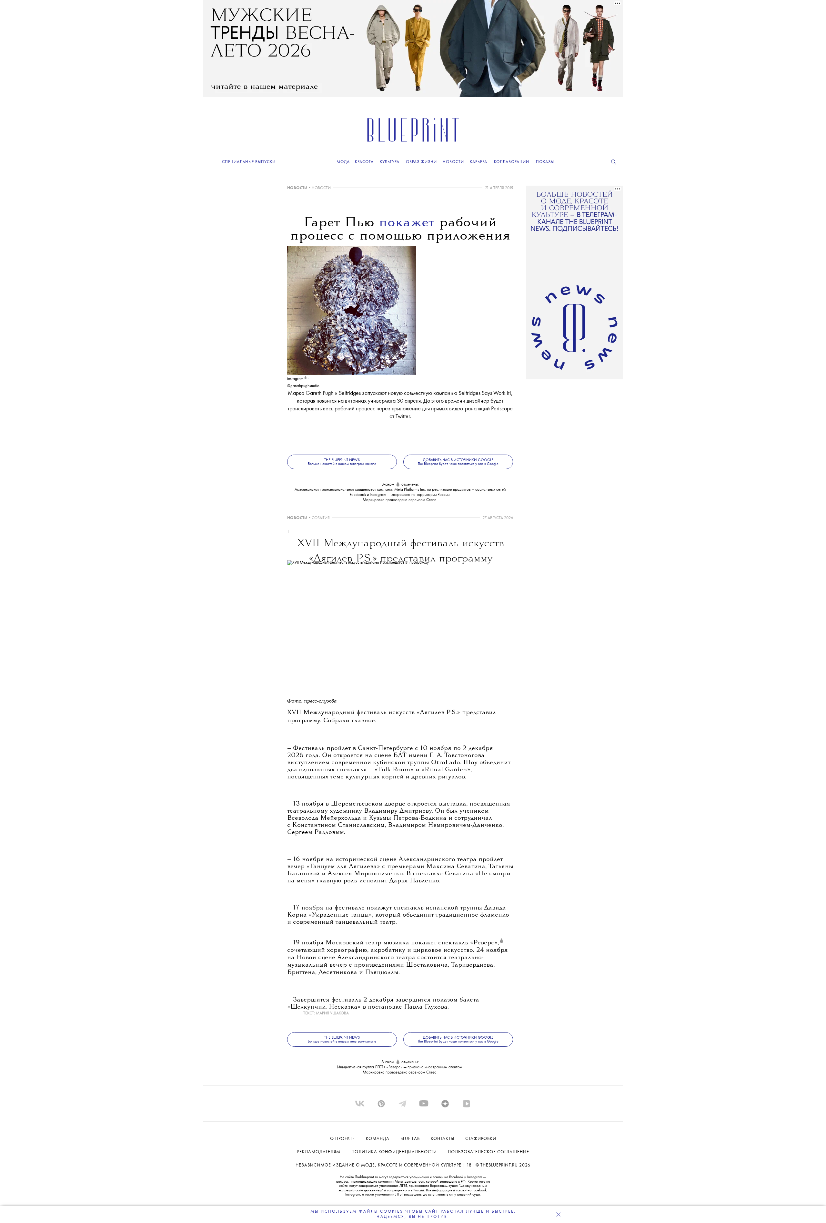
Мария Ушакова (332, 1013)
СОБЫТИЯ (321, 518)
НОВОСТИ (297, 188)
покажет (407, 223)
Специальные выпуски (249, 162)
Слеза (431, 500)
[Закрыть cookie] (558, 1214)
